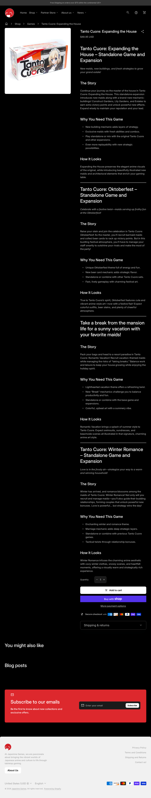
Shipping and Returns (135, 757)
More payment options (113, 605)
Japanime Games (19, 789)
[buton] (19, 783)
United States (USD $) (19, 783)
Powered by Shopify (52, 789)
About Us (14, 771)
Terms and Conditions (135, 752)
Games (31, 23)
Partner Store (49, 12)
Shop (33, 12)
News (82, 12)
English (41, 783)
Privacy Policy (139, 747)
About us (67, 12)
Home (23, 12)
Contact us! (140, 762)
